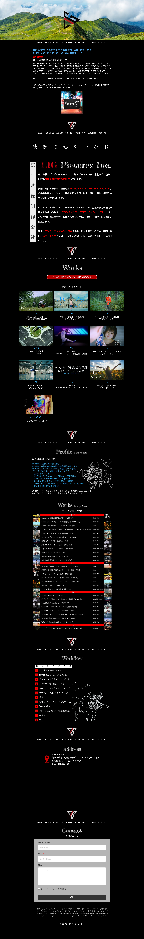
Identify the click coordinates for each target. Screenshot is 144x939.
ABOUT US (49, 42)
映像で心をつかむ (73, 146)
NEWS (39, 42)
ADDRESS (92, 42)
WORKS (59, 42)
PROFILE (68, 42)
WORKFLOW (80, 42)
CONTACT (102, 42)
